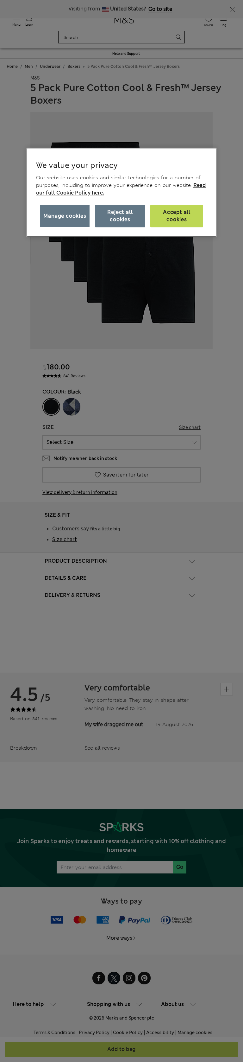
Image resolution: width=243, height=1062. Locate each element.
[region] (121, 192)
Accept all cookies (176, 216)
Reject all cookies (120, 216)
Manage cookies (64, 216)
